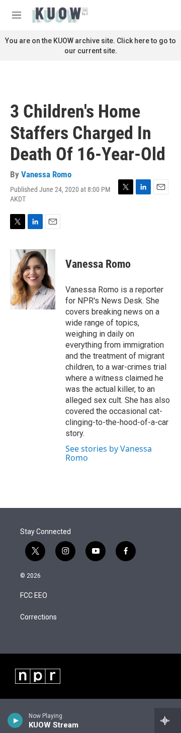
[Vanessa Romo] (32, 279)
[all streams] (167, 720)
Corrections (38, 617)
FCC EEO (33, 595)
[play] (15, 720)
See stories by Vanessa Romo (108, 453)
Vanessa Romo (46, 174)
